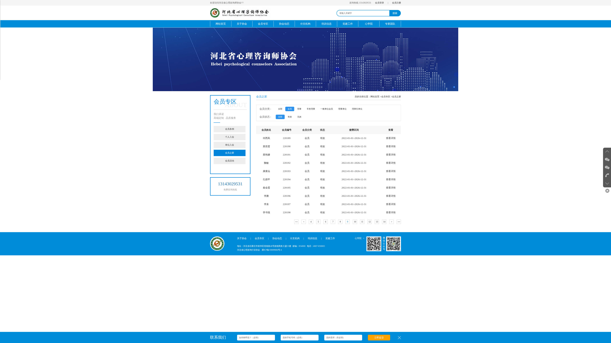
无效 (299, 117)
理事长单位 (357, 109)
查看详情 (391, 138)
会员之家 (229, 153)
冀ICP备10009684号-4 (272, 250)
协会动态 (284, 23)
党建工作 (348, 23)
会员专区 (263, 23)
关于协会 (242, 23)
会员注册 (396, 3)
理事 (299, 109)
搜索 (395, 13)
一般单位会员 (326, 109)
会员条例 (229, 129)
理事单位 (342, 109)
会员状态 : (265, 116)
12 (370, 222)
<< (296, 222)
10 (355, 222)
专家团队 (390, 23)
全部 (280, 109)
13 (377, 222)
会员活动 (229, 161)
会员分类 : (265, 109)
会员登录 (379, 3)
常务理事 (311, 109)
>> (399, 222)
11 (362, 222)
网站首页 (221, 23)
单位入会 (229, 145)
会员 (290, 109)
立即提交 (379, 337)
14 (384, 222)
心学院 (369, 23)
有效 (290, 117)
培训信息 (326, 23)
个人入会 (229, 137)
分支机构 (305, 23)
